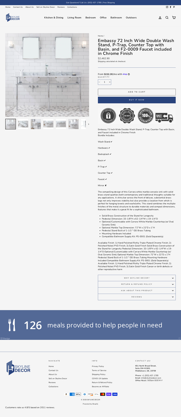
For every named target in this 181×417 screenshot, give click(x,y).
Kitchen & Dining (53, 17)
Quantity (104, 77)
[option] (90, 2)
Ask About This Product (137, 290)
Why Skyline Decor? (137, 278)
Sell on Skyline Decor (45, 7)
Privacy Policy (98, 366)
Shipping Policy (98, 374)
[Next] (87, 124)
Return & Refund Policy (136, 284)
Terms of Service (99, 370)
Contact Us (18, 7)
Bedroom (90, 17)
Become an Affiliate (100, 386)
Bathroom (116, 17)
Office (103, 17)
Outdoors (131, 17)
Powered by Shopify (90, 404)
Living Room (74, 17)
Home (7, 7)
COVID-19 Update (100, 378)
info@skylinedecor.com (151, 378)
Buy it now (137, 100)
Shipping (101, 61)
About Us (29, 7)
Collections (72, 7)
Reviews (61, 7)
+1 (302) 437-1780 (150, 375)
